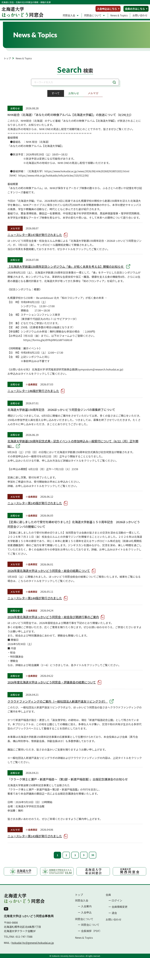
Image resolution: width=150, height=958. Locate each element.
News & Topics (119, 15)
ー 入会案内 (85, 906)
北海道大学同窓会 (24, 898)
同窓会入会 (69, 15)
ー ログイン (115, 900)
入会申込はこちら (107, 9)
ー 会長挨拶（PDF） (90, 931)
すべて (56, 93)
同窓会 (22, 11)
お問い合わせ (139, 15)
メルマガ (93, 93)
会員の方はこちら (135, 9)
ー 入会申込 (85, 912)
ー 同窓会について (88, 925)
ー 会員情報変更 (117, 907)
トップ (7, 58)
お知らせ (73, 93)
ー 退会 (112, 913)
